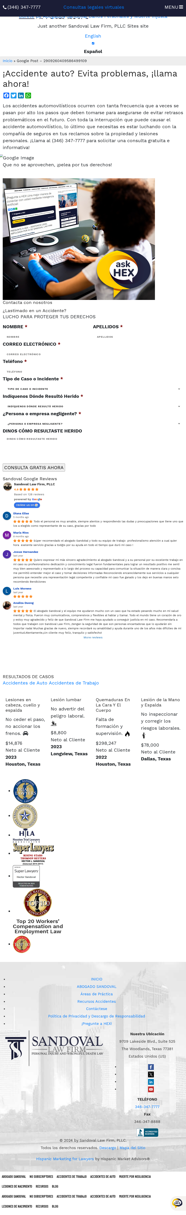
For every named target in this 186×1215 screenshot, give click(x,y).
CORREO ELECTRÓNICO (31, 344)
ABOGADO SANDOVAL (96, 986)
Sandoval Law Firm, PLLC (34, 484)
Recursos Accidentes (96, 1001)
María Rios (21, 532)
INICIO (96, 979)
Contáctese (96, 1009)
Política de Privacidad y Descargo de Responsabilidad (96, 1016)
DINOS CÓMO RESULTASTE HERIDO (42, 431)
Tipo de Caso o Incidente (33, 378)
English (93, 36)
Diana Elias (21, 513)
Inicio (7, 61)
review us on (25, 505)
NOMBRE (15, 326)
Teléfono (15, 361)
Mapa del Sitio (132, 1148)
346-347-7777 (147, 1107)
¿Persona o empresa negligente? (42, 413)
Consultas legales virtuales (93, 7)
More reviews (93, 637)
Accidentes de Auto (25, 683)
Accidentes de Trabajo (74, 683)
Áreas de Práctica (96, 994)
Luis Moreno (22, 588)
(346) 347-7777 (24, 7)
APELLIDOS (108, 326)
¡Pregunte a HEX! (97, 1023)
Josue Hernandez (25, 552)
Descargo (107, 1148)
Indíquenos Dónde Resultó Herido (43, 396)
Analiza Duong (23, 603)
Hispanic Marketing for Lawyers (65, 1159)
